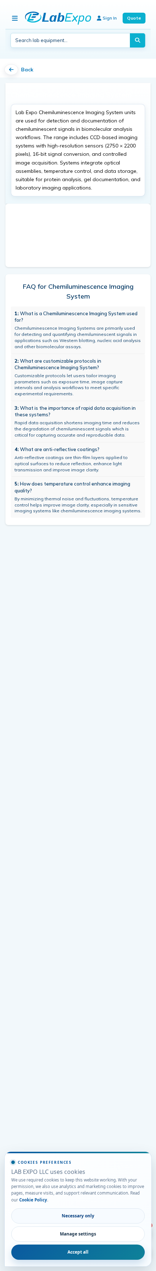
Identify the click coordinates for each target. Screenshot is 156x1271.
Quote (134, 18)
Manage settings (78, 1234)
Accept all (78, 1252)
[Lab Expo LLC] (58, 18)
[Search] (137, 40)
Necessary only (78, 1215)
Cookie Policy (33, 1200)
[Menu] (15, 18)
